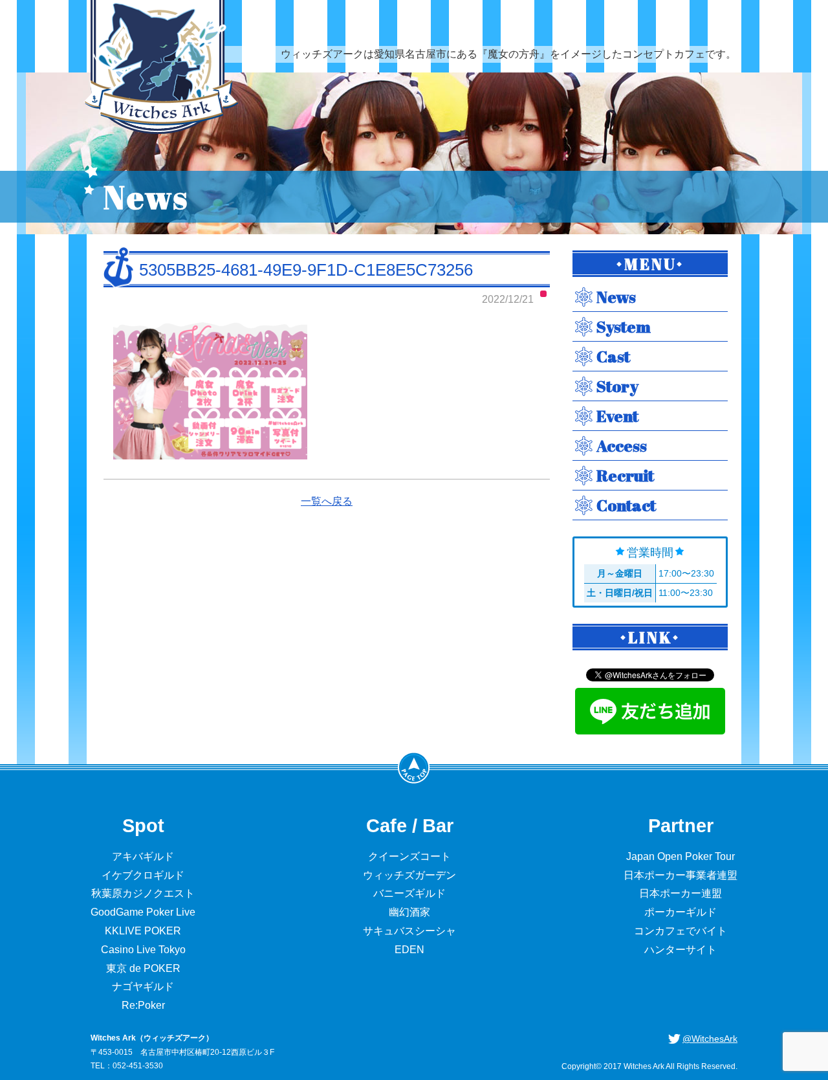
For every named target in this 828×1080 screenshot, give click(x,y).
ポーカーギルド (680, 912)
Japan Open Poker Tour (680, 856)
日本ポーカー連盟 (680, 893)
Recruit (625, 475)
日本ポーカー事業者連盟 (680, 875)
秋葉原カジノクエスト (143, 893)
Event (617, 415)
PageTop (414, 767)
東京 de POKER (143, 968)
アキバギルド (143, 856)
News (616, 296)
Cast (613, 356)
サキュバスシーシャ (409, 930)
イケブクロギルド (143, 875)
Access (621, 445)
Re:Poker (143, 1005)
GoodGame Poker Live (143, 912)
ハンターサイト (680, 949)
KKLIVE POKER (143, 930)
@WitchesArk (709, 1038)
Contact (626, 505)
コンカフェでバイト (680, 930)
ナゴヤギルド (143, 986)
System (623, 326)
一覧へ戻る (327, 501)
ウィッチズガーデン (409, 875)
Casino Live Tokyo (143, 949)
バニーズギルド (409, 893)
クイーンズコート (409, 856)
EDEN (409, 949)
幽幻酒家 (409, 912)
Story (617, 386)
